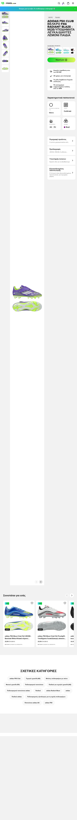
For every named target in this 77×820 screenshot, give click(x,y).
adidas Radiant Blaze (53, 690)
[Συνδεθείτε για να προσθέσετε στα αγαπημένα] (32, 603)
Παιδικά (38, 690)
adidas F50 (48, 703)
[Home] (9, 3)
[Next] (72, 595)
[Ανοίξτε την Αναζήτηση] (59, 3)
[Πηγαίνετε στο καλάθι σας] (68, 3)
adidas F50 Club (15, 678)
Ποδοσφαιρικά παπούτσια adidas (18, 690)
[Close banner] (75, 9)
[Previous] (67, 595)
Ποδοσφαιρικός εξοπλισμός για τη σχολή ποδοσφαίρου (46, 696)
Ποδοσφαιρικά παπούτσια (34, 684)
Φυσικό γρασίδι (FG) (13, 684)
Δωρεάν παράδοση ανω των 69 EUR (61, 71)
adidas (68, 690)
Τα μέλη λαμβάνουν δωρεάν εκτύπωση (63, 80)
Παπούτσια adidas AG (32, 703)
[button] (5, 22)
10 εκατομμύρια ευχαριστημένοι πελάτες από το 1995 (61, 86)
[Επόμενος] (41, 582)
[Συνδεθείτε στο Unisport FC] (63, 3)
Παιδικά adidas (17, 696)
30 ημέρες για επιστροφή (62, 76)
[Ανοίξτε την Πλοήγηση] (73, 3)
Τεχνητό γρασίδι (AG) (33, 678)
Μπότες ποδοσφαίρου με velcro (56, 678)
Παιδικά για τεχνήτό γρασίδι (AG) (60, 684)
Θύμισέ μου (60, 60)
